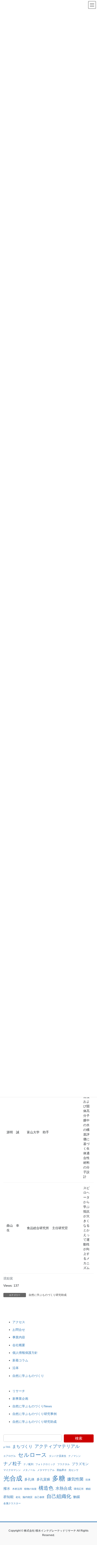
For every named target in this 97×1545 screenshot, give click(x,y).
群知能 (8, 1497)
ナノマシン (74, 1456)
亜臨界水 (62, 1470)
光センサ (74, 1470)
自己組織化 (58, 1496)
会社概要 (18, 1345)
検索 (78, 1438)
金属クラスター (12, 1503)
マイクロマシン (12, 1470)
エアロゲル (9, 1456)
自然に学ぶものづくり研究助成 (48, 1294)
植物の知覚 (30, 1488)
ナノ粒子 (12, 1463)
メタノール (29, 1470)
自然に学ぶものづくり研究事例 (34, 1414)
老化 (18, 1497)
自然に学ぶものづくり (28, 1376)
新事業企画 (20, 1398)
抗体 (87, 1479)
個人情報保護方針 (25, 1352)
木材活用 (17, 1488)
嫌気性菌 (75, 1479)
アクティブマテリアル (57, 1446)
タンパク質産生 (57, 1456)
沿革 (15, 1368)
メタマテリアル (46, 1470)
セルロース (32, 1455)
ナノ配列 (28, 1464)
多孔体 (29, 1479)
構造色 (46, 1488)
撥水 (6, 1488)
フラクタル (63, 1464)
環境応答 (79, 1488)
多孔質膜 (43, 1479)
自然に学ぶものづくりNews (32, 1406)
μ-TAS (6, 1447)
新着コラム (20, 1360)
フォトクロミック (45, 1464)
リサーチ (18, 1391)
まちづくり (22, 1446)
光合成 (12, 1478)
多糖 (58, 1478)
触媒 (76, 1497)
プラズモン (80, 1464)
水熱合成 (63, 1488)
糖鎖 (88, 1488)
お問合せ (18, 1329)
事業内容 (18, 1337)
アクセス (18, 1322)
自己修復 (39, 1497)
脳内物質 (27, 1497)
